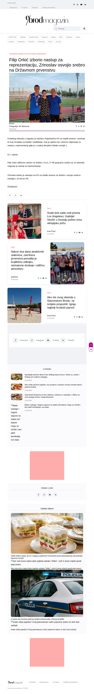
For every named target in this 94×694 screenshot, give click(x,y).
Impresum (13, 7)
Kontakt (35, 7)
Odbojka (23, 37)
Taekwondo (21, 42)
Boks (60, 37)
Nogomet (44, 37)
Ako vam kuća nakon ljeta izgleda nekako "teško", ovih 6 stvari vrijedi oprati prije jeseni (46, 568)
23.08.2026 (11, 3)
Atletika (53, 37)
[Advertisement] (47, 465)
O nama (25, 7)
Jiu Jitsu (58, 42)
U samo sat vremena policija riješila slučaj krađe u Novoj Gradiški (37, 619)
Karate (78, 37)
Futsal (50, 42)
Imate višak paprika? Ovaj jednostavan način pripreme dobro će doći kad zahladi (43, 629)
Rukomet (31, 42)
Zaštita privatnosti (48, 7)
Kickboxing (41, 42)
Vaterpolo (69, 37)
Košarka (11, 42)
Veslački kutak (33, 37)
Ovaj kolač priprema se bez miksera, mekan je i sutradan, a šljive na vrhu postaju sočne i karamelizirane (52, 396)
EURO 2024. (13, 37)
